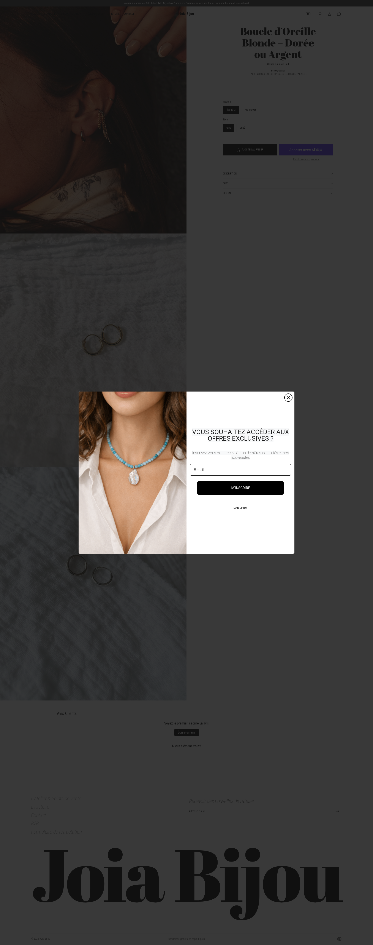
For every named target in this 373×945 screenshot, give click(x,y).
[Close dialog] (288, 397)
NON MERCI (240, 508)
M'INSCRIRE (240, 488)
